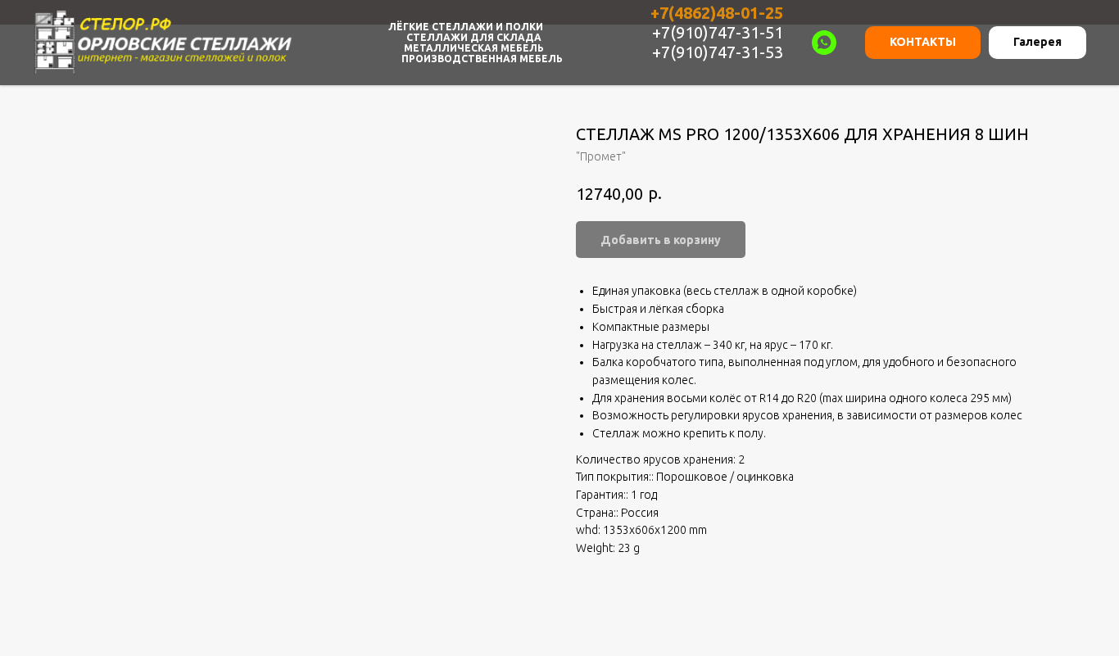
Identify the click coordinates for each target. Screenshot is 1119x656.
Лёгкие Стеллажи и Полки (465, 26)
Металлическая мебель (474, 48)
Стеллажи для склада (473, 37)
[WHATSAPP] (824, 42)
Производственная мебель (482, 58)
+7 (659, 12)
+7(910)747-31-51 (717, 32)
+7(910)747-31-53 (717, 52)
